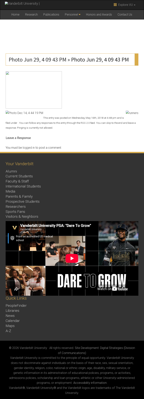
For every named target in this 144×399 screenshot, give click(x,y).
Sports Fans (15, 211)
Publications (51, 14)
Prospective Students (23, 201)
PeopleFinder (16, 305)
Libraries (12, 310)
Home (15, 14)
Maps (10, 326)
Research (31, 14)
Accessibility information (90, 383)
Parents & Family (19, 196)
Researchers (16, 206)
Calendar (13, 321)
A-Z (8, 331)
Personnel (71, 14)
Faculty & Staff (17, 181)
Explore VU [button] (125, 5)
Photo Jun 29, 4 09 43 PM (37, 59)
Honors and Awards (99, 14)
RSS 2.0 (85, 122)
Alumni (11, 171)
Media (10, 191)
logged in (29, 147)
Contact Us (125, 14)
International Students (23, 186)
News (10, 316)
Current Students (19, 176)
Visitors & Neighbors (22, 216)
